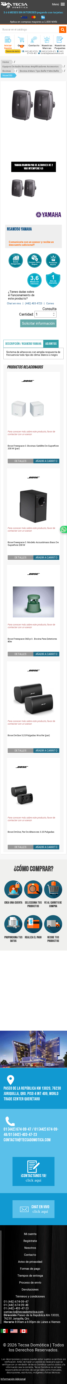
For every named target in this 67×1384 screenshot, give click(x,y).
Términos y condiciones (30, 1296)
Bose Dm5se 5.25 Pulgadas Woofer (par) (29, 735)
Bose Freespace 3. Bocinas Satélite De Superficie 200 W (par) (33, 447)
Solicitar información (38, 323)
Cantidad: (26, 314)
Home (6, 62)
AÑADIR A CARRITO (46, 461)
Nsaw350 (7, 75)
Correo (50, 303)
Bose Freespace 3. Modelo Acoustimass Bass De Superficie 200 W (33, 543)
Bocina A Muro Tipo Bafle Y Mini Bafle (39, 71)
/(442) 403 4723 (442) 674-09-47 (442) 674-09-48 (35, 52)
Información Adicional (13, 1379)
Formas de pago (30, 1268)
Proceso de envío (30, 1282)
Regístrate (30, 1241)
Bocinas (7, 71)
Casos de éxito (13, 51)
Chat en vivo (14, 303)
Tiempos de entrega (30, 1275)
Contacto (30, 1254)
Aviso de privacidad (30, 1261)
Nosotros (30, 1248)
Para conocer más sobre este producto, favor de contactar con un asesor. (31, 433)
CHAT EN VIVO (40, 1209)
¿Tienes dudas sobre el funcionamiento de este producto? (21, 295)
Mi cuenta (30, 1234)
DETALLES (20, 461)
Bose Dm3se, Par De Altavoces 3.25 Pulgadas (31, 832)
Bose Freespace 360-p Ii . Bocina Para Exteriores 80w (32, 640)
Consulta (49, 309)
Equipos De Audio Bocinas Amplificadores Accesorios (31, 66)
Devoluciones (30, 1289)
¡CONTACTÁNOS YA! (33, 1177)
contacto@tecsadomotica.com (52, 53)
